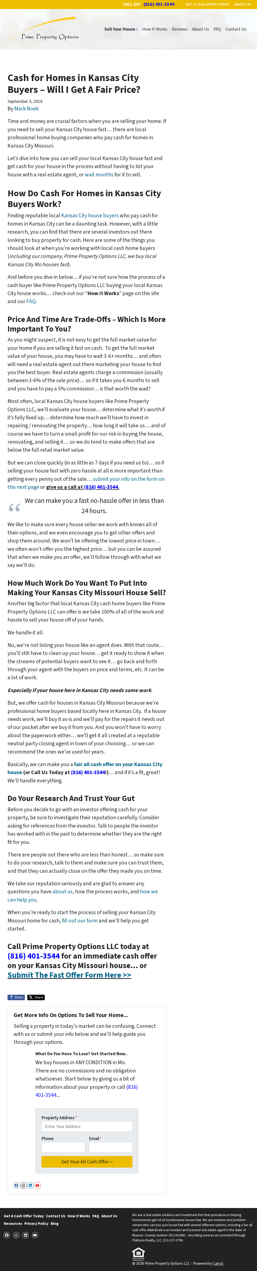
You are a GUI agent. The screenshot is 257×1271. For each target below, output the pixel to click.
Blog (54, 1223)
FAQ (217, 29)
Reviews (179, 29)
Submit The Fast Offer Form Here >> (69, 975)
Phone (47, 1138)
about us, (63, 892)
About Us (200, 29)
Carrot (218, 1263)
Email (95, 1138)
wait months (99, 175)
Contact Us (235, 29)
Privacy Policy (36, 1223)
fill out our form (80, 921)
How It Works (154, 29)
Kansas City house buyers (90, 216)
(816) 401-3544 (101, 487)
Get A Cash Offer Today (24, 1216)
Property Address (59, 1118)
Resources (13, 1223)
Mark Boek (26, 109)
